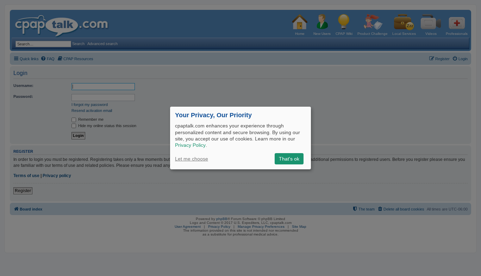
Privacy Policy (190, 145)
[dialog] (240, 138)
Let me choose (191, 159)
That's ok (289, 159)
